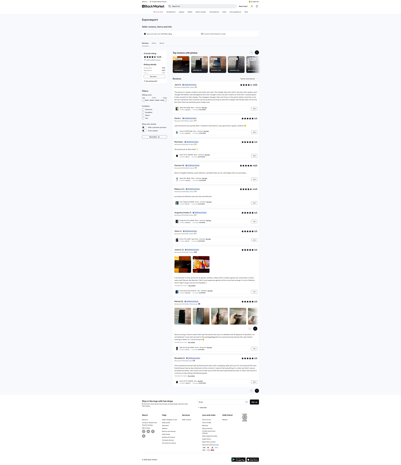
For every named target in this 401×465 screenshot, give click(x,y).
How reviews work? (151, 81)
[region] (215, 65)
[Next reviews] (257, 391)
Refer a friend (186, 420)
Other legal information (209, 436)
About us (145, 420)
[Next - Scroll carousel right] (257, 52)
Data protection (207, 428)
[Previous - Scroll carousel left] (251, 52)
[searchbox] (204, 6)
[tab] (145, 43)
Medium (225, 420)
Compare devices (168, 440)
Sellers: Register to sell (169, 420)
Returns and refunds (169, 431)
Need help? (243, 6)
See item (204, 107)
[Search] (169, 6)
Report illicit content (208, 442)
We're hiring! (146, 428)
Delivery (164, 428)
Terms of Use (206, 420)
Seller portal (166, 422)
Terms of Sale (206, 422)
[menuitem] (170, 12)
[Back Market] (153, 6)
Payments (165, 425)
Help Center (166, 434)
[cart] (257, 6)
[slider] (143, 100)
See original (191, 285)
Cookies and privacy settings (208, 432)
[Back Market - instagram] (143, 431)
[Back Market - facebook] (153, 431)
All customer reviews (169, 443)
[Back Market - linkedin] (148, 431)
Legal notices (206, 439)
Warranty (205, 425)
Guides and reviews (168, 437)
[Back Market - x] (143, 436)
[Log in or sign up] (252, 6)
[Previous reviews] (251, 391)
